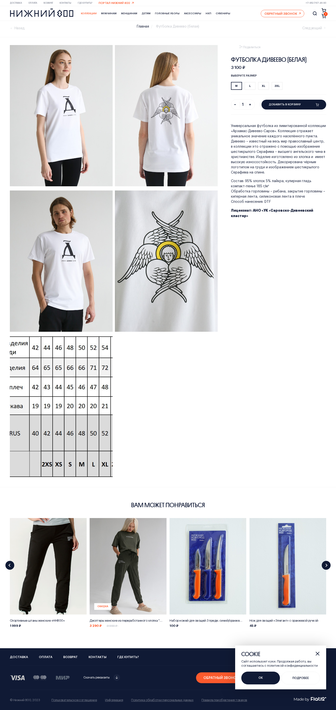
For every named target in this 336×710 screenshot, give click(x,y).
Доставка (16, 3)
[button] (9, 565)
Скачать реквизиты (96, 677)
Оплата (32, 3)
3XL (277, 86)
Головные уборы (167, 13)
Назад (19, 28)
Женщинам (129, 13)
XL (263, 86)
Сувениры (223, 13)
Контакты (65, 3)
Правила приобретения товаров (224, 700)
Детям (146, 13)
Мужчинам (109, 13)
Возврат (48, 3)
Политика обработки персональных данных (162, 700)
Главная (143, 26)
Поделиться (251, 47)
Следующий (312, 28)
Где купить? (85, 3)
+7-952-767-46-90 (316, 3)
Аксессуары (192, 13)
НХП (208, 13)
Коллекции (89, 13)
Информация (114, 700)
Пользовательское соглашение (74, 700)
